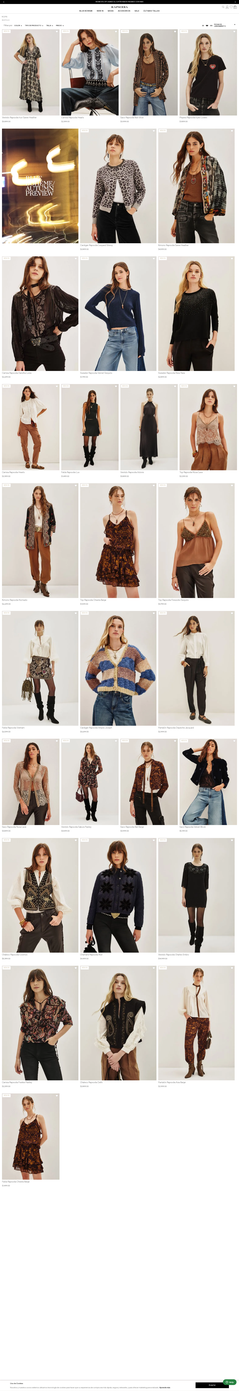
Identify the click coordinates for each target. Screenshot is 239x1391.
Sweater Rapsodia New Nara (171, 373)
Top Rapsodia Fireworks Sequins (173, 600)
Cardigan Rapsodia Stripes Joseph (96, 728)
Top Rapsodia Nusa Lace (191, 473)
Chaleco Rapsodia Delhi (91, 1083)
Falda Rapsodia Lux (70, 473)
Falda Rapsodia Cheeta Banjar (16, 1182)
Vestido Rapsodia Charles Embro (173, 955)
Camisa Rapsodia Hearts (72, 118)
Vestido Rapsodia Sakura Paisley (76, 827)
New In (100, 11)
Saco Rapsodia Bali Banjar (132, 827)
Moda (111, 11)
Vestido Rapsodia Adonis (132, 473)
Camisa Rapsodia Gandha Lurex (16, 373)
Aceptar (212, 1385)
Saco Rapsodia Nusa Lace (14, 827)
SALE (137, 11)
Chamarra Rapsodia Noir (91, 955)
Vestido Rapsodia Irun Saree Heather (19, 118)
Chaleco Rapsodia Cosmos (14, 955)
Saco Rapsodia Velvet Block (192, 827)
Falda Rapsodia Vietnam (13, 728)
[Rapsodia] (119, 7)
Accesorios (124, 11)
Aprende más (164, 1388)
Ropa (4, 17)
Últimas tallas (151, 11)
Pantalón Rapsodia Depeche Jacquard (176, 728)
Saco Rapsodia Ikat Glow (132, 118)
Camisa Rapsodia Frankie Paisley (17, 1083)
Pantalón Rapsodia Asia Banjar (172, 1083)
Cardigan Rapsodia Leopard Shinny (96, 245)
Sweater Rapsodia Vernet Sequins (96, 373)
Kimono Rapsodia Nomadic (14, 600)
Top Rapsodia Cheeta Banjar (93, 600)
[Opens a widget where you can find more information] (230, 1382)
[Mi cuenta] (227, 7)
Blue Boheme (86, 11)
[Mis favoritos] (231, 6)
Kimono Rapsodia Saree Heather (173, 245)
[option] (119, 1)
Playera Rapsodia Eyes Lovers (193, 118)
